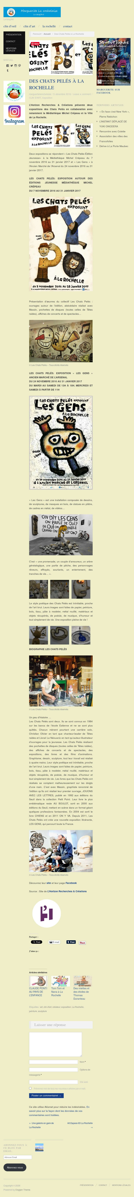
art (41, 1006)
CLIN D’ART (29, 26)
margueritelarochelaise (40, 94)
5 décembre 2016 (62, 94)
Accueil (47, 33)
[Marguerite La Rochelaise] (32, 11)
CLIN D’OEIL (9, 26)
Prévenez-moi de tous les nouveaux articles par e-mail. (60, 1088)
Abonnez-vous (15, 1167)
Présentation (13, 34)
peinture (33, 1011)
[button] (39, 589)
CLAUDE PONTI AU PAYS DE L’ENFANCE (38, 991)
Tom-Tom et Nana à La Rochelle (58, 991)
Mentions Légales (11, 49)
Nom (83, 1061)
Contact (67, 26)
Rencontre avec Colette (112, 131)
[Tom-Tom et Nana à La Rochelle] (60, 981)
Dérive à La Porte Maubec (113, 146)
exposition (66, 1006)
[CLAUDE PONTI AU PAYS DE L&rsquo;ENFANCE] (38, 981)
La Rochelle (78, 1006)
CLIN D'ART (35, 97)
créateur (56, 1006)
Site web (84, 1081)
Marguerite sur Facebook (108, 91)
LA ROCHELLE (49, 26)
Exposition (47, 97)
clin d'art (47, 1006)
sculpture (42, 1011)
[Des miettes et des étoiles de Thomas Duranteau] (82, 981)
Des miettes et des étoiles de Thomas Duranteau (81, 993)
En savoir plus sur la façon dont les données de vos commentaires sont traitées (59, 1111)
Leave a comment (82, 94)
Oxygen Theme (22, 1189)
